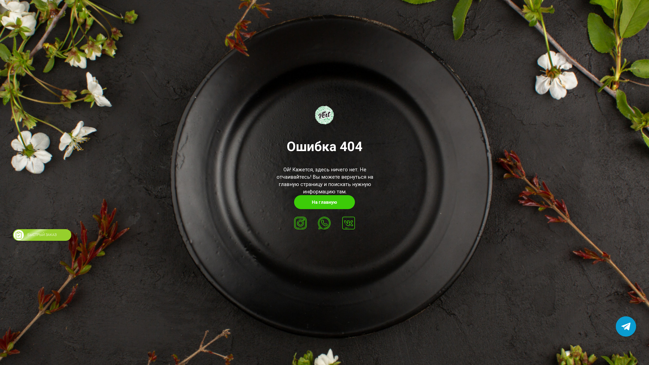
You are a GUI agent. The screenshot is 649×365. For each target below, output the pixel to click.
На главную (324, 202)
